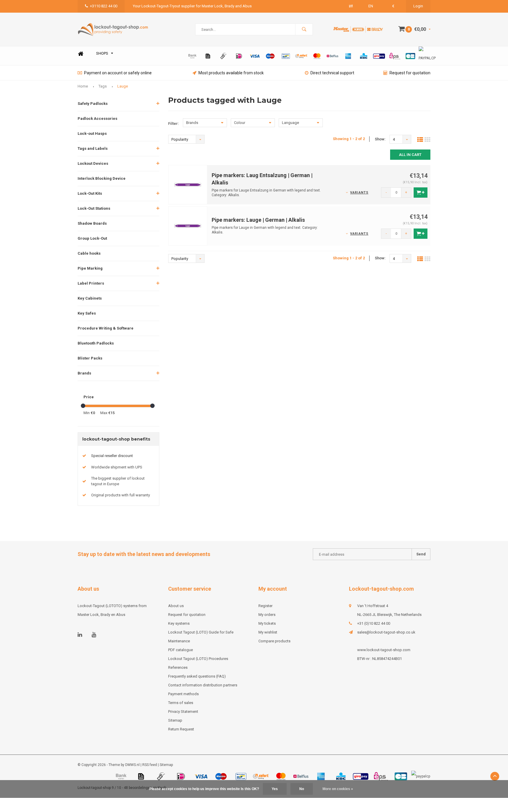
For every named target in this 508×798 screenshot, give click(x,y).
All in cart (410, 154)
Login (418, 6)
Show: (380, 139)
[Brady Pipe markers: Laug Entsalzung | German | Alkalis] (187, 184)
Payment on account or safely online (118, 72)
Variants (359, 192)
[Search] (304, 29)
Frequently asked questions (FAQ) (197, 676)
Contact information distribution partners (202, 685)
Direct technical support (332, 72)
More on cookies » (337, 789)
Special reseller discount (112, 455)
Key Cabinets (90, 298)
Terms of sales (180, 702)
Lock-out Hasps (92, 133)
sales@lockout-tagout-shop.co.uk (386, 632)
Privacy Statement (183, 711)
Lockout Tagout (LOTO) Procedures (198, 658)
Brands (84, 373)
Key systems (179, 623)
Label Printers (91, 283)
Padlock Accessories (97, 118)
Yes (275, 789)
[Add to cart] (420, 192)
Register (265, 606)
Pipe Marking (90, 268)
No (301, 789)
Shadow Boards (92, 223)
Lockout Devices (93, 163)
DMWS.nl (132, 765)
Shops (102, 53)
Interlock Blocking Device (102, 178)
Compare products (274, 641)
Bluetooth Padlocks (96, 343)
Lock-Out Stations (94, 208)
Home (80, 53)
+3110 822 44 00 (103, 6)
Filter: (173, 123)
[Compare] (351, 6)
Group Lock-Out (92, 238)
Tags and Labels (93, 148)
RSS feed (149, 765)
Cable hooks (89, 253)
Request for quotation (410, 72)
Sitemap (175, 720)
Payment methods (183, 694)
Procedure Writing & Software (105, 328)
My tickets (267, 623)
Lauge (122, 86)
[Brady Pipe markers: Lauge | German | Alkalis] (187, 225)
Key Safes (87, 313)
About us (176, 606)
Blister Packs (90, 358)
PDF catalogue (180, 650)
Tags (102, 86)
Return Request (181, 729)
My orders (266, 614)
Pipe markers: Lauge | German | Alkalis (258, 220)
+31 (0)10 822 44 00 (373, 623)
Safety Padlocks (93, 103)
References (178, 667)
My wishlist (267, 632)
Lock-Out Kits (90, 193)
